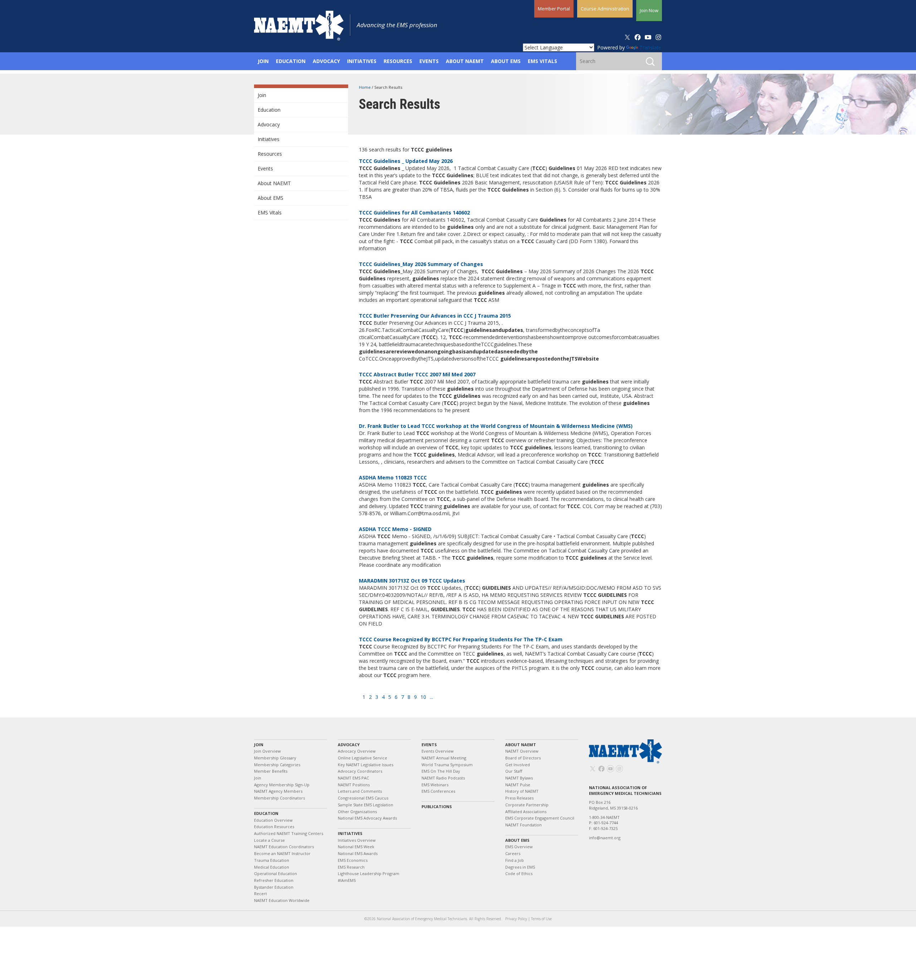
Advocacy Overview (357, 751)
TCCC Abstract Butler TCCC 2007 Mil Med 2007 (417, 374)
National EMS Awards (357, 853)
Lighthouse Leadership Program (368, 873)
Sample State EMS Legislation (365, 804)
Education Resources (274, 826)
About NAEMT (274, 183)
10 (423, 697)
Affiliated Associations (525, 811)
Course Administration (605, 8)
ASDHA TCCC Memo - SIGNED (395, 529)
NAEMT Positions (354, 784)
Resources (270, 153)
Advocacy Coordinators (360, 771)
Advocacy (269, 124)
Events (265, 168)
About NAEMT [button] (465, 61)
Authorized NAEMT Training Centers (288, 833)
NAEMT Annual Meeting (444, 757)
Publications (437, 806)
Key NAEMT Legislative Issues (365, 764)
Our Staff (513, 771)
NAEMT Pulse (517, 784)
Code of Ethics (518, 873)
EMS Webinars (435, 784)
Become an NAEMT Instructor (282, 853)
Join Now (649, 10)
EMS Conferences (438, 791)
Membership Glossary (275, 757)
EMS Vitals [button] (542, 61)
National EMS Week (356, 846)
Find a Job (514, 860)
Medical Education (271, 867)
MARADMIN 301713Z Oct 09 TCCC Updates (412, 580)
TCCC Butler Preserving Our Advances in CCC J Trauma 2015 (435, 315)
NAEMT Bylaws (519, 778)
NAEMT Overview (522, 751)
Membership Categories (277, 764)
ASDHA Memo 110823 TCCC (393, 477)
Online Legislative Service (362, 757)
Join (262, 95)
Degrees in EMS (520, 867)
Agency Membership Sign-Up (282, 784)
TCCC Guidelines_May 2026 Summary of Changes (421, 264)
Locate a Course (269, 840)
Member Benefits (270, 771)
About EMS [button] (506, 61)
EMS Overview (519, 846)
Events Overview (438, 751)
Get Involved (517, 764)
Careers (512, 853)
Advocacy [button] (326, 61)
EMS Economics (352, 860)
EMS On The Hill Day (441, 771)
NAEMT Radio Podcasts (443, 778)
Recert (260, 893)
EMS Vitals (270, 212)
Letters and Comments (360, 791)
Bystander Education (273, 887)
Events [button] (429, 61)
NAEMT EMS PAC (353, 778)
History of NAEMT (522, 791)
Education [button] (291, 61)
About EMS (270, 197)
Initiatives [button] (361, 61)
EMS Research (351, 867)
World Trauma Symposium (447, 764)
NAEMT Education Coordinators (284, 846)
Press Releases (519, 798)
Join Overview (267, 751)
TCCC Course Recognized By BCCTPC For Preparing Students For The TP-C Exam (460, 639)
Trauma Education (271, 860)
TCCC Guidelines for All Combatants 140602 (414, 212)
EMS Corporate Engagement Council (539, 818)
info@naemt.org (604, 837)
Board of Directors (523, 757)
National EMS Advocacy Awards (367, 818)
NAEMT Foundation (523, 824)
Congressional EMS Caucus (363, 798)
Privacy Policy (516, 918)
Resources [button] (398, 61)
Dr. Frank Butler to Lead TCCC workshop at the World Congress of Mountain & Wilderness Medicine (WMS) (496, 425)
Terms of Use (541, 918)
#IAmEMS (347, 880)
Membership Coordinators (279, 798)
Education (269, 109)
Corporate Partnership (527, 804)
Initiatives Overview (357, 840)
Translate (650, 47)
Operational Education (275, 873)
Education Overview (273, 820)
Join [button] (263, 61)
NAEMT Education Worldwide (282, 900)
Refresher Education (273, 880)
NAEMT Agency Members (278, 791)
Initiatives (268, 139)
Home (365, 87)
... (431, 697)
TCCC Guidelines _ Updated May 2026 (406, 161)
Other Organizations (357, 811)
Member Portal (554, 8)
